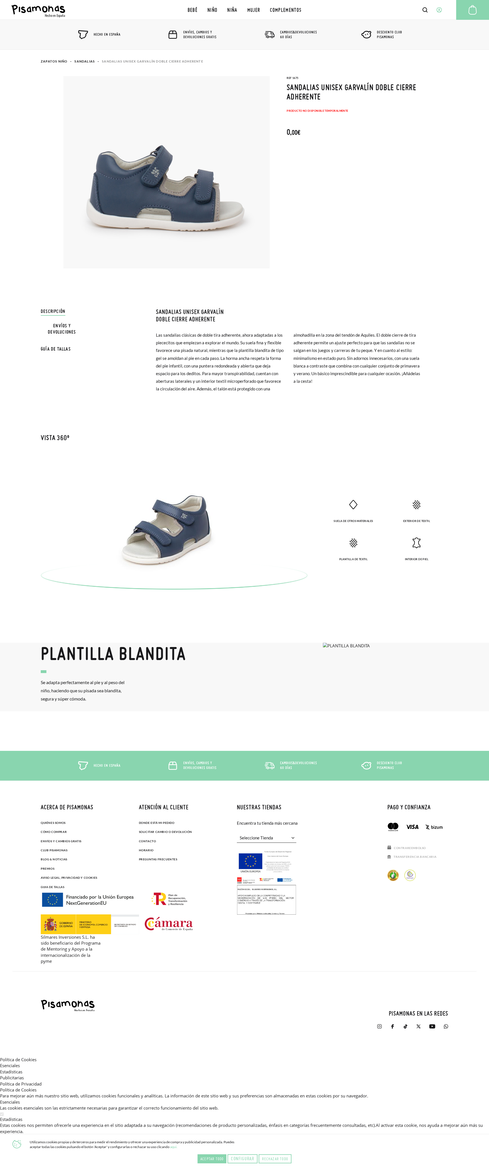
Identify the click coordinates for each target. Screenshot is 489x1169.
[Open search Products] (425, 10)
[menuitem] (192, 10)
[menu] (244, 10)
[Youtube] (432, 1029)
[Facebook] (392, 1029)
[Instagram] (379, 1029)
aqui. (173, 1147)
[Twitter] (418, 1029)
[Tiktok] (405, 1029)
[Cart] (472, 10)
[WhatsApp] (446, 1029)
